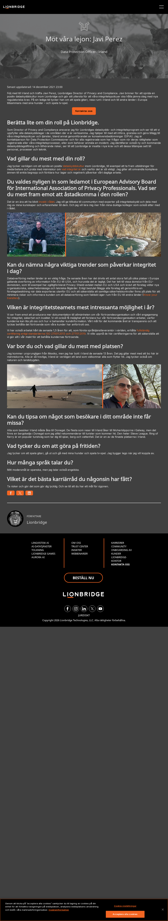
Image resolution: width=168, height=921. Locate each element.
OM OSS (76, 542)
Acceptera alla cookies (125, 914)
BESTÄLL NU (83, 577)
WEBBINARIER (79, 553)
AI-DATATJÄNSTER (42, 546)
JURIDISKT (84, 615)
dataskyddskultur (73, 166)
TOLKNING (38, 550)
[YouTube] (100, 608)
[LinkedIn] (84, 608)
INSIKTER (76, 550)
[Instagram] (76, 608)
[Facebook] (67, 608)
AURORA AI (38, 557)
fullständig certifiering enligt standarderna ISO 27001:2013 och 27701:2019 (78, 332)
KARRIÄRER (117, 542)
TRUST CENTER (79, 546)
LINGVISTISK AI (40, 542)
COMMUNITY (118, 546)
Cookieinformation (59, 910)
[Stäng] (162, 909)
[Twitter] (92, 608)
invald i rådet (46, 201)
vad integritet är (71, 169)
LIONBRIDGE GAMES (43, 553)
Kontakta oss (84, 111)
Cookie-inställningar (125, 906)
